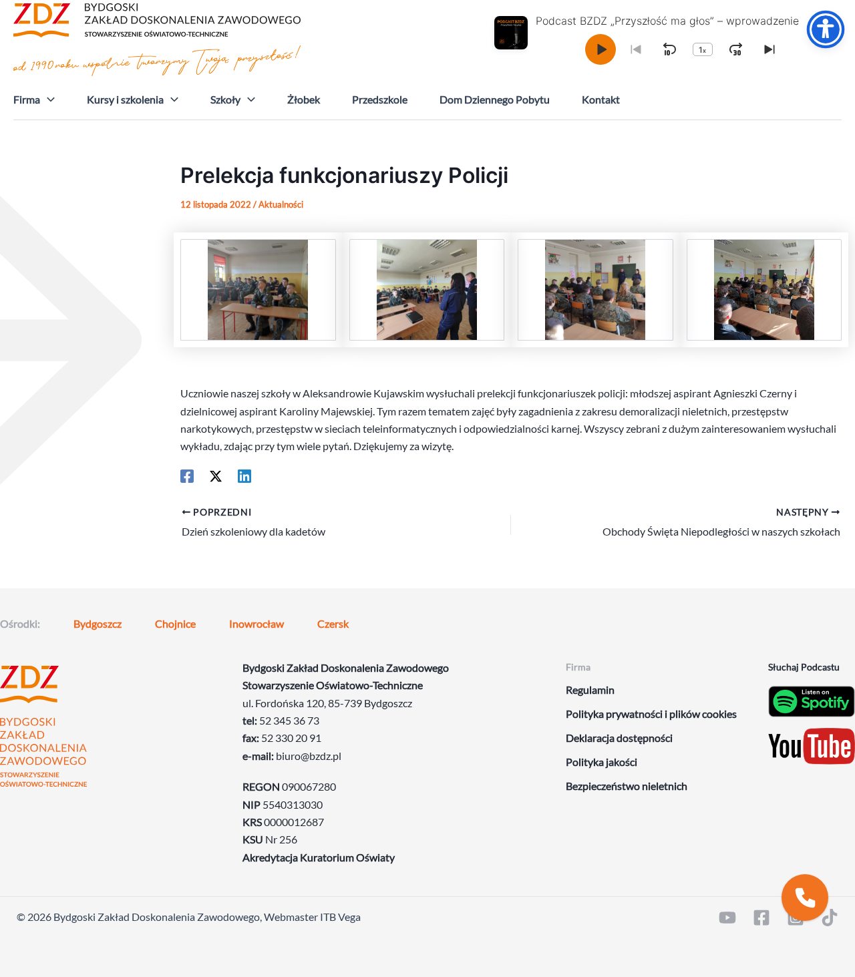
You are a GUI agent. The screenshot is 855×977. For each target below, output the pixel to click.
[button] (47, 99)
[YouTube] (727, 917)
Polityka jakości (601, 761)
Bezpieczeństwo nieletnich (626, 785)
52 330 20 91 (291, 737)
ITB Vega (340, 916)
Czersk (333, 623)
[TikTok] (829, 917)
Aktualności (281, 204)
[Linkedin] (244, 475)
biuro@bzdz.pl (308, 755)
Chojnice (175, 623)
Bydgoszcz (97, 623)
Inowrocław (256, 623)
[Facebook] (187, 475)
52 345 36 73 (289, 720)
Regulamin (590, 689)
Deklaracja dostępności (619, 737)
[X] (215, 475)
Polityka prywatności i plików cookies (651, 713)
